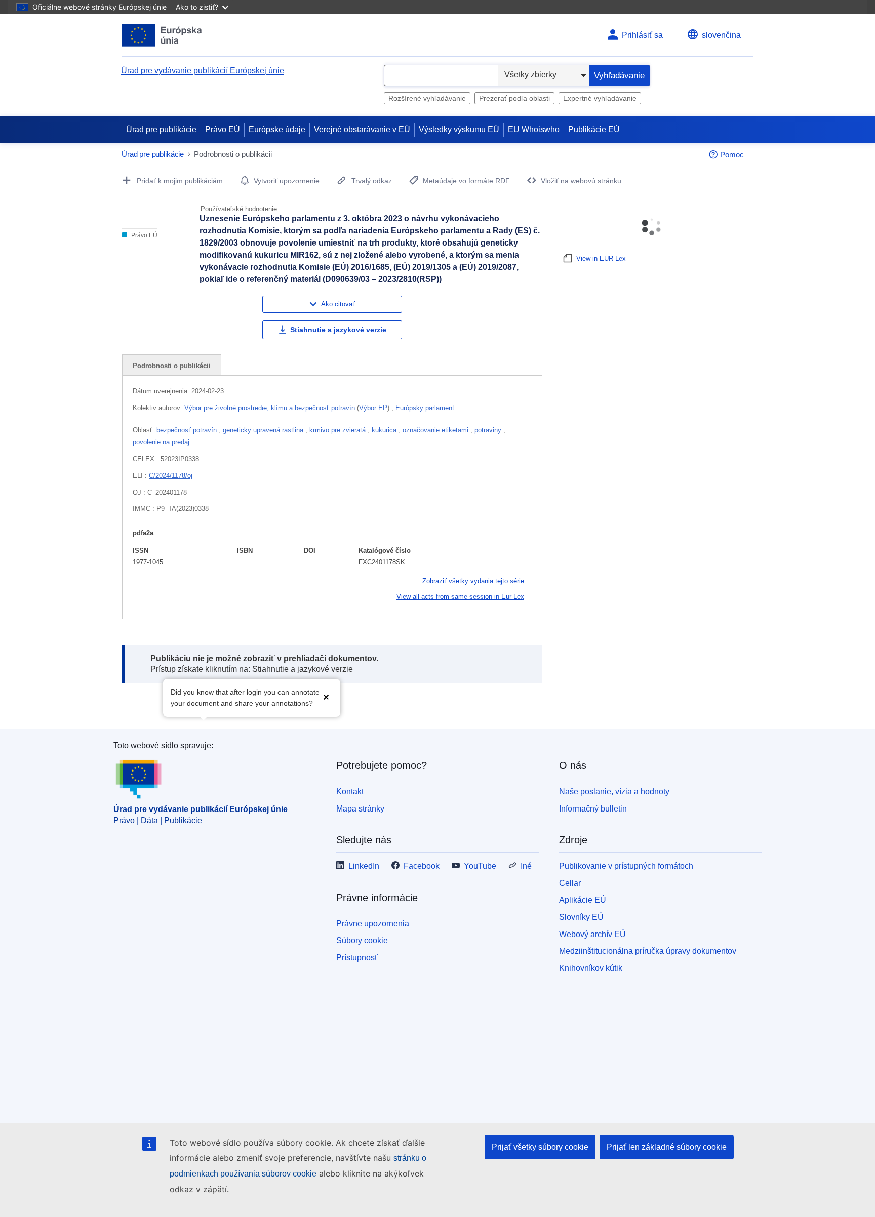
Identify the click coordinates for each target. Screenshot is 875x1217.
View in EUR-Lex (601, 258)
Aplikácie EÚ (582, 900)
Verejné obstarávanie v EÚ (362, 129)
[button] (326, 696)
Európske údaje (277, 129)
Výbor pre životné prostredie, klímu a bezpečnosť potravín (269, 408)
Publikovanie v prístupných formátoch (626, 866)
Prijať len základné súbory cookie (667, 1147)
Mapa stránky (360, 808)
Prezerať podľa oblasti (514, 98)
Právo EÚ (222, 129)
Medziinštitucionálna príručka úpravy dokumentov (647, 951)
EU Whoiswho (534, 129)
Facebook (422, 866)
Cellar (570, 883)
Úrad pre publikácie (161, 129)
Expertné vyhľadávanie (600, 98)
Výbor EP (373, 408)
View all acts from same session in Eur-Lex (460, 596)
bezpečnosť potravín (187, 430)
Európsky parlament (424, 408)
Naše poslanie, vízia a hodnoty (614, 791)
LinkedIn (363, 866)
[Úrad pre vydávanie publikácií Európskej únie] (162, 35)
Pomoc (732, 154)
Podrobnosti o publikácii (172, 366)
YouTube (480, 866)
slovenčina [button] (721, 35)
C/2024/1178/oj (170, 475)
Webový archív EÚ (592, 934)
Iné (526, 866)
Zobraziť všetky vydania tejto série (473, 581)
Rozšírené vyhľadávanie (427, 98)
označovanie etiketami (436, 430)
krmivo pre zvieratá (338, 430)
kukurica (385, 430)
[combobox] (441, 75)
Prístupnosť (357, 957)
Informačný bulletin (593, 808)
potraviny (488, 430)
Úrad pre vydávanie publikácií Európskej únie (202, 70)
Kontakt (350, 791)
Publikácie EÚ (594, 129)
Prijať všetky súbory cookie (540, 1147)
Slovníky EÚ (581, 917)
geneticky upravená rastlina (264, 430)
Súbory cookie (362, 940)
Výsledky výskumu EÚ (459, 129)
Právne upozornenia (372, 923)
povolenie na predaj (161, 442)
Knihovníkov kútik (590, 968)
